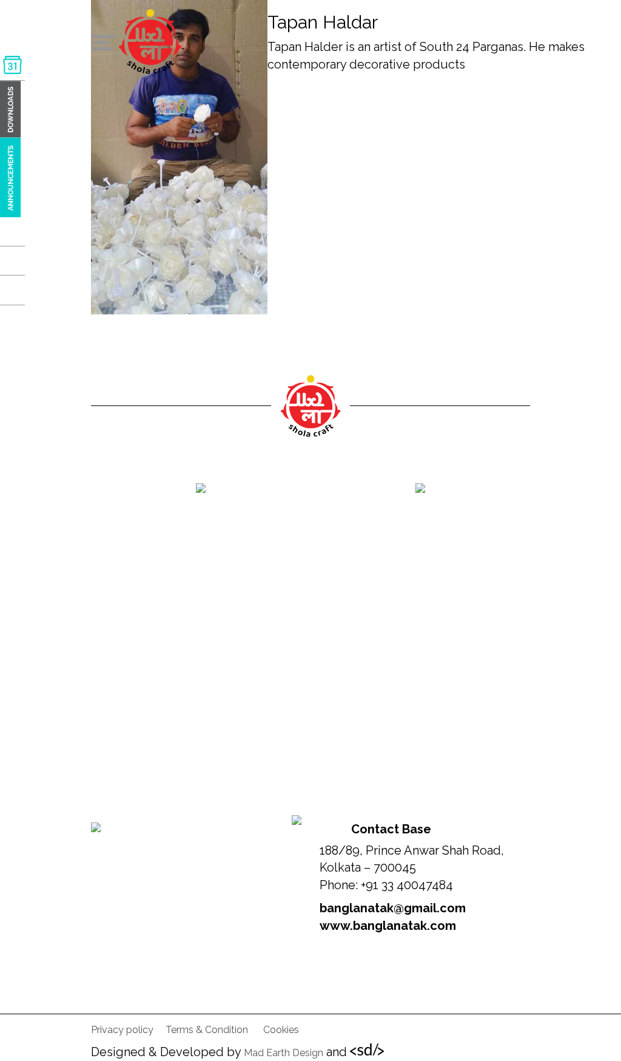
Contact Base (391, 829)
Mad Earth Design (283, 1053)
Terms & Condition (207, 1030)
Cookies (281, 1030)
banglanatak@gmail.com (393, 908)
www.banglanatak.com (388, 925)
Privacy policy (122, 1030)
